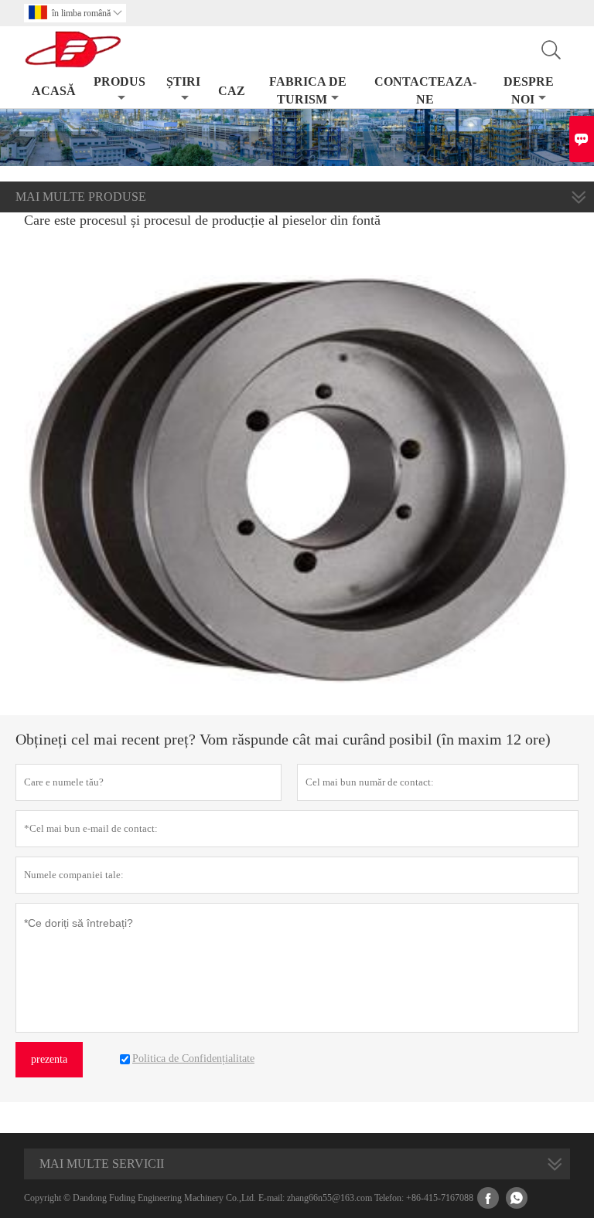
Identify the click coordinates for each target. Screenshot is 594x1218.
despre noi (529, 90)
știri (183, 81)
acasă (54, 90)
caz (231, 90)
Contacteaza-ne (425, 90)
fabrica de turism (307, 90)
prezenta (49, 1059)
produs (119, 81)
